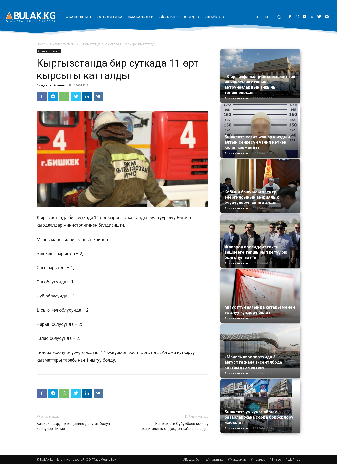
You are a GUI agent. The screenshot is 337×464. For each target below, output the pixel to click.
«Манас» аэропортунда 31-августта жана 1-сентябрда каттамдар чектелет (253, 362)
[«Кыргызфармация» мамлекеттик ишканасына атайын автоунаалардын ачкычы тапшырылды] (260, 73)
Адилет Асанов (53, 85)
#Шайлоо (293, 459)
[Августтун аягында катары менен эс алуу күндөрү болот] (260, 293)
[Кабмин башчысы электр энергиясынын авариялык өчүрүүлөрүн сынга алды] (260, 186)
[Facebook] (289, 17)
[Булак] (30, 16)
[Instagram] (297, 17)
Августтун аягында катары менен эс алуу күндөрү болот (260, 310)
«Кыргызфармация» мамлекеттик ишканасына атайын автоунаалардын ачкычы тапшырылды (260, 84)
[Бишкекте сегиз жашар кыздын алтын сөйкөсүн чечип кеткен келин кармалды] (260, 131)
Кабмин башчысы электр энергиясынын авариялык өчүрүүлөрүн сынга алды (252, 197)
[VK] (98, 96)
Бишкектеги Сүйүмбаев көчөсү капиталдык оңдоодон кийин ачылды (175, 426)
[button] (278, 17)
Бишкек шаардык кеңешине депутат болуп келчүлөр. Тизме (73, 426)
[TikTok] (312, 17)
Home (41, 44)
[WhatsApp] (64, 96)
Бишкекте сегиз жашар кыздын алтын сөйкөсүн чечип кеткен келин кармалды (257, 142)
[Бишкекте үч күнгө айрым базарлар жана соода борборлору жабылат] (260, 406)
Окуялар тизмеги (62, 44)
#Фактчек (258, 459)
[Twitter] (319, 17)
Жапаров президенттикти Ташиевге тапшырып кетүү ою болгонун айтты (256, 252)
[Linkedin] (87, 96)
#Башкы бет (192, 459)
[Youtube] (326, 17)
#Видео (275, 459)
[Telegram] (304, 17)
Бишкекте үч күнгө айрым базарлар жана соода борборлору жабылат (259, 417)
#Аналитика (214, 459)
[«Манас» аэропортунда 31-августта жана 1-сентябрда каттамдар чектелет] (260, 346)
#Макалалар (237, 459)
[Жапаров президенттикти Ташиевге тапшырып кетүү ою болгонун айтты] (260, 241)
